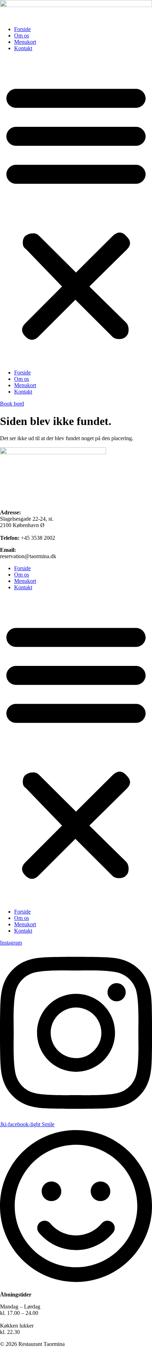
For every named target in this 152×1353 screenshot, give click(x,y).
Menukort (25, 42)
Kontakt (23, 48)
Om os (21, 36)
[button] (76, 210)
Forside (22, 29)
